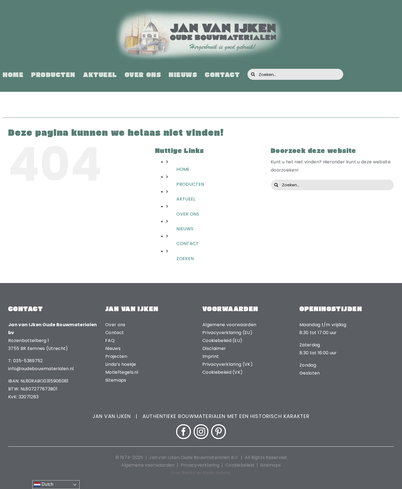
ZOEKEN (185, 258)
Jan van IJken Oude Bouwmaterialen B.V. (194, 457)
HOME (183, 169)
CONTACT (187, 243)
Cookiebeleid (239, 465)
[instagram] (201, 431)
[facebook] (183, 431)
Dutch (47, 484)
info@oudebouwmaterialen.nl (41, 369)
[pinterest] (218, 431)
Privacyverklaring (200, 465)
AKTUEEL (185, 199)
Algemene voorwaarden (148, 465)
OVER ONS (187, 214)
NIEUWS (184, 229)
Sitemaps (270, 465)
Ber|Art (189, 472)
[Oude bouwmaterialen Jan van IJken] (201, 10)
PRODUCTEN (190, 184)
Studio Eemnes (217, 472)
